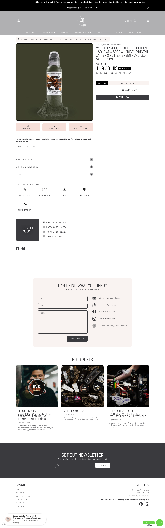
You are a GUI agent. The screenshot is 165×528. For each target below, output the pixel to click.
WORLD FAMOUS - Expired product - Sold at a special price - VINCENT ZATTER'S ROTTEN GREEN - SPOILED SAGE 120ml (65, 39)
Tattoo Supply (102, 32)
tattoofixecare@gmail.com (109, 298)
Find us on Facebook (107, 311)
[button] (139, 21)
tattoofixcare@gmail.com (140, 490)
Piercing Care (48, 32)
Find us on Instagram (107, 319)
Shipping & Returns (23, 496)
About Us (19, 490)
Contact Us (20, 493)
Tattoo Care (29, 32)
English (128, 21)
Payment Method (22, 506)
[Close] (148, 8)
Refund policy (21, 503)
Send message (77, 339)
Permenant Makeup (81, 32)
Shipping (109, 73)
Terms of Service (22, 500)
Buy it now (122, 97)
